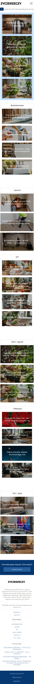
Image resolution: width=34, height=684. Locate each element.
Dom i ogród (17, 342)
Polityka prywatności (17, 673)
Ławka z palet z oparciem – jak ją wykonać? (17, 653)
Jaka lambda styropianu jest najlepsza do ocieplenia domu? (17, 133)
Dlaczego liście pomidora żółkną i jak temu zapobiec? (17, 46)
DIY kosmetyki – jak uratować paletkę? (17, 318)
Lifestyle (17, 409)
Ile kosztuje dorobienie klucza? (17, 436)
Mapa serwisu (17, 677)
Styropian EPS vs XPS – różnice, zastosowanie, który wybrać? (17, 116)
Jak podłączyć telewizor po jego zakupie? (16, 545)
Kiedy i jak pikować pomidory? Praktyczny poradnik (17, 67)
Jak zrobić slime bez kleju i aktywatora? (17, 267)
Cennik (17, 190)
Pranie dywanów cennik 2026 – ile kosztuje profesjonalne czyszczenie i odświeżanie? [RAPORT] (16, 222)
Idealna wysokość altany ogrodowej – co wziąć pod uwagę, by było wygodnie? (17, 663)
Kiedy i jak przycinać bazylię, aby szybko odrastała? (17, 89)
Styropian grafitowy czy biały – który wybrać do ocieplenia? (17, 167)
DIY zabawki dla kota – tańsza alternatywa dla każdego (17, 284)
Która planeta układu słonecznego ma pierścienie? (17, 453)
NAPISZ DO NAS (17, 569)
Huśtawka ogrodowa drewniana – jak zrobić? (17, 657)
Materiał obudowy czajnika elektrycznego (17, 24)
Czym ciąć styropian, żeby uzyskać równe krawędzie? (17, 150)
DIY (17, 257)
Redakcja (17, 612)
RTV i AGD (17, 493)
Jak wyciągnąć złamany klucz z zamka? (17, 470)
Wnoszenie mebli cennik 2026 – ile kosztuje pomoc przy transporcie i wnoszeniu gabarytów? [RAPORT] (16, 202)
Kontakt (17, 615)
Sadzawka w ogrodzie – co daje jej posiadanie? (17, 648)
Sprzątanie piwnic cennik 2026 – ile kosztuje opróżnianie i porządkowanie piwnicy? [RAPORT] (16, 241)
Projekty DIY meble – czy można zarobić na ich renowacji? (17, 301)
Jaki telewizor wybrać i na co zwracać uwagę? (16, 525)
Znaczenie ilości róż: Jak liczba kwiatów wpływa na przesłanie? (17, 419)
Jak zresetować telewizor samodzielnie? (16, 505)
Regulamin (17, 681)
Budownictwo (17, 105)
